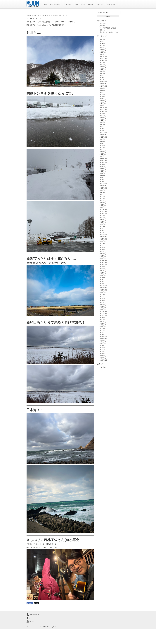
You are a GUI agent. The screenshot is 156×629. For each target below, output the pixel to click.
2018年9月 (103, 241)
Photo (83, 4)
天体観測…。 (104, 24)
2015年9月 (103, 317)
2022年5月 (103, 147)
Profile (45, 4)
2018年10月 (104, 239)
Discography (67, 4)
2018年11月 (103, 237)
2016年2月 (103, 307)
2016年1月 (103, 309)
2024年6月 (103, 94)
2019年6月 (103, 222)
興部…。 (102, 30)
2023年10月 (104, 111)
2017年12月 (104, 260)
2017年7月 (103, 271)
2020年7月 (103, 194)
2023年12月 (104, 107)
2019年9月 (103, 215)
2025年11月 (103, 58)
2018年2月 (103, 256)
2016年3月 (103, 305)
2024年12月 (104, 82)
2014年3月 (103, 354)
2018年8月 (103, 243)
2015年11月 (103, 313)
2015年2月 (103, 332)
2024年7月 (103, 92)
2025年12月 (104, 56)
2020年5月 (103, 198)
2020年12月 (104, 184)
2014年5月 (103, 349)
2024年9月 (103, 88)
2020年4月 (103, 201)
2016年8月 (103, 294)
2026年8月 (103, 39)
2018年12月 (104, 235)
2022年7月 (103, 143)
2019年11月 (103, 211)
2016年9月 (103, 292)
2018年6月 (103, 247)
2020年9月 (103, 190)
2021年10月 (104, 162)
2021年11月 (103, 160)
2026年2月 (103, 52)
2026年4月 (103, 48)
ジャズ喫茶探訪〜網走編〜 (108, 28)
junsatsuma (48, 15)
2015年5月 (103, 326)
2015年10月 (104, 315)
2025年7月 (103, 67)
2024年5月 (103, 97)
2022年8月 (103, 141)
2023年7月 (103, 118)
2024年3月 (103, 101)
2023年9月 (103, 113)
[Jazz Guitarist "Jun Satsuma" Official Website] (32, 4)
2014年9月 (103, 341)
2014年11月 (103, 339)
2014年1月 (103, 358)
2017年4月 (103, 277)
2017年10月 (104, 264)
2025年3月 (103, 75)
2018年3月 (103, 254)
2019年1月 (103, 232)
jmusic (31, 621)
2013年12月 (104, 360)
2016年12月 (104, 286)
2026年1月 (103, 54)
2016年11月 (103, 288)
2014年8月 (103, 343)
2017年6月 (103, 273)
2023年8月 (103, 116)
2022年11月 (103, 135)
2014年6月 (103, 347)
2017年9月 (103, 266)
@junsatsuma (34, 614)
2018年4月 (103, 252)
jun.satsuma (33, 618)
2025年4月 (103, 73)
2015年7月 (103, 322)
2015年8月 (103, 320)
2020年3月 (103, 203)
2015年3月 (103, 330)
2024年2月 (103, 103)
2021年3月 (103, 177)
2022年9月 (103, 139)
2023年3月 (103, 126)
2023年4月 (103, 124)
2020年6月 (103, 196)
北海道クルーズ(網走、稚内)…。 (110, 32)
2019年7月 (103, 220)
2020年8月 (103, 192)
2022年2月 (103, 154)
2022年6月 (103, 145)
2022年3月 (103, 152)
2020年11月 (103, 186)
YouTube (100, 4)
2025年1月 (103, 80)
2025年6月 (103, 69)
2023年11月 (103, 109)
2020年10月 (104, 188)
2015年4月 (103, 328)
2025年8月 (103, 65)
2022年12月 (104, 133)
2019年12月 (104, 209)
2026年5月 (103, 46)
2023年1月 (103, 130)
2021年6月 (103, 171)
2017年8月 (103, 269)
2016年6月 (103, 298)
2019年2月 (103, 230)
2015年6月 (103, 324)
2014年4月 (103, 351)
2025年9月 (103, 63)
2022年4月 (103, 150)
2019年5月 (103, 224)
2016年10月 (104, 290)
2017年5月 (103, 275)
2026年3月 (103, 50)
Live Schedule (55, 4)
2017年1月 (103, 283)
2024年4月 (103, 99)
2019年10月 (104, 213)
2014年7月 (103, 345)
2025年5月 (103, 71)
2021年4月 (103, 175)
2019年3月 (103, 228)
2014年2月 (103, 356)
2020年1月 (103, 207)
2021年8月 (103, 167)
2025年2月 (103, 77)
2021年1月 (103, 181)
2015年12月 (104, 311)
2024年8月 (103, 90)
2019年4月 (103, 226)
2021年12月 (104, 158)
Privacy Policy (52, 627)
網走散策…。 (104, 26)
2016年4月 (103, 303)
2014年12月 (104, 337)
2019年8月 (103, 218)
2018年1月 (103, 258)
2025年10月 (104, 60)
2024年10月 (104, 86)
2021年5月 (103, 173)
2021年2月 (103, 179)
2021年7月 (103, 169)
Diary (76, 4)
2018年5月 (103, 249)
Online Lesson (110, 4)
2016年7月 (103, 296)
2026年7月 (103, 41)
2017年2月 (103, 281)
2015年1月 (103, 334)
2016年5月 (103, 300)
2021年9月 (103, 164)
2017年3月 (103, 279)
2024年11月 (103, 84)
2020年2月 (103, 205)
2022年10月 (104, 137)
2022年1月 (103, 156)
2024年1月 (103, 105)
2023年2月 (103, 128)
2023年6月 (103, 120)
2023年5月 (103, 122)
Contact (90, 4)
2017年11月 (103, 262)
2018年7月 (103, 245)
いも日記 (64, 15)
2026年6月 (103, 43)
